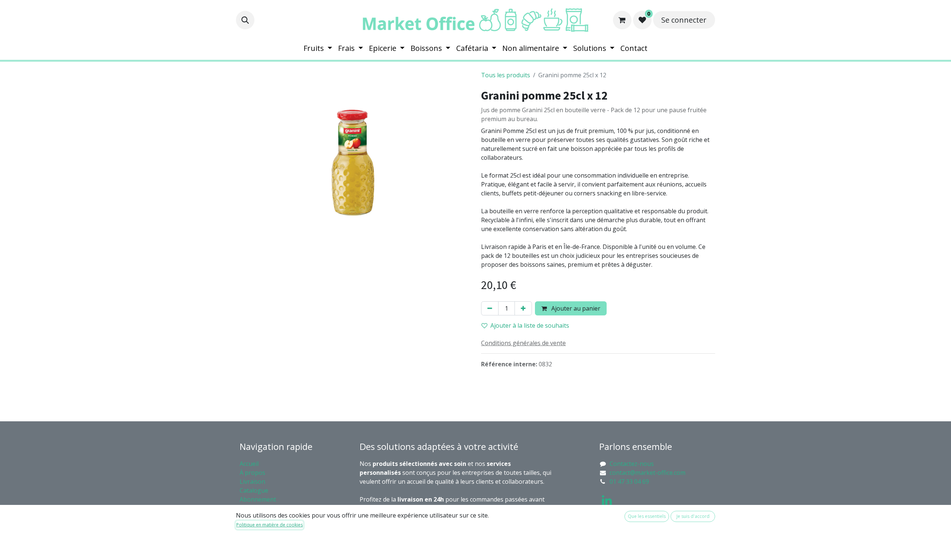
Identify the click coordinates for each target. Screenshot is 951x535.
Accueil (249, 464)
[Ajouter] (523, 308)
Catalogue (254, 490)
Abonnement (258, 499)
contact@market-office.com (647, 472)
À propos (253, 472)
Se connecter (684, 20)
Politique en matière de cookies (269, 525)
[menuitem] (318, 48)
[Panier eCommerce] (622, 20)
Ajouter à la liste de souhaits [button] (529, 325)
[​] (606, 500)
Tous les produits (505, 75)
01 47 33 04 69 (629, 481)
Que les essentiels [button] (647, 516)
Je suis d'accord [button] (693, 516)
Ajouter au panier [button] (575, 308)
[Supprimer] (490, 308)
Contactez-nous (632, 464)
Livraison (252, 481)
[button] (245, 20)
